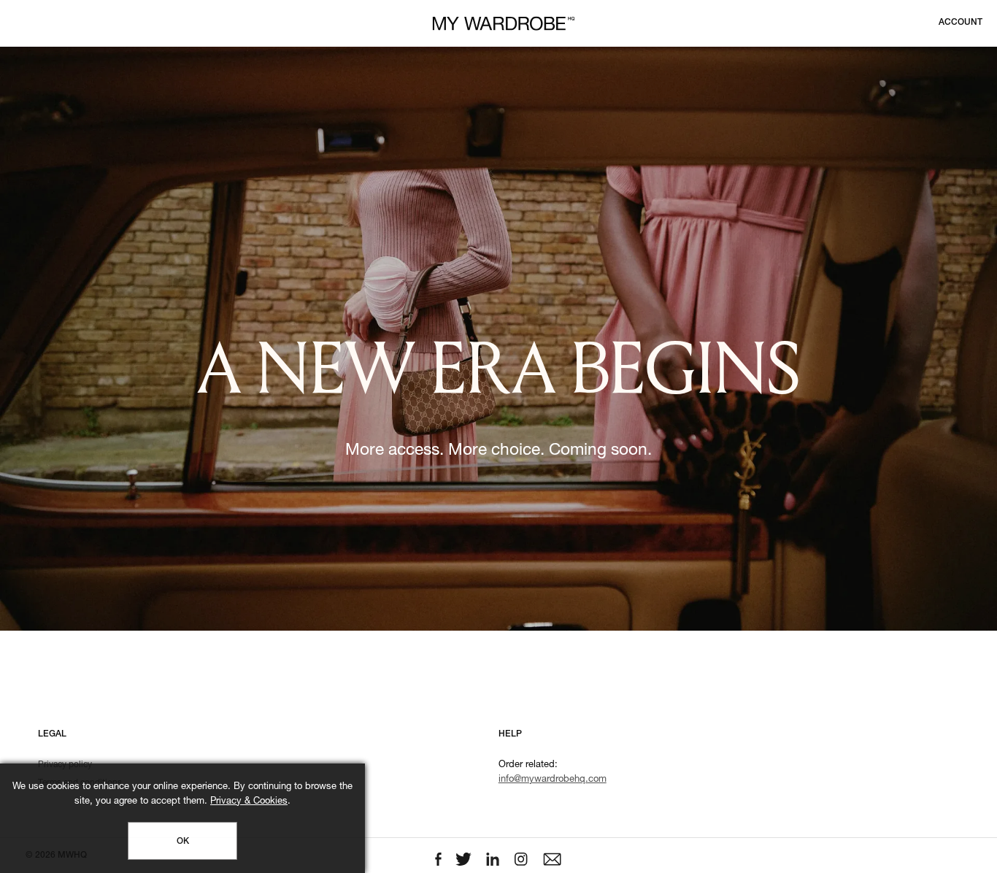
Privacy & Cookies (249, 802)
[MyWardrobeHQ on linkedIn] (494, 859)
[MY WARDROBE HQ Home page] (503, 23)
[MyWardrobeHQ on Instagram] (522, 859)
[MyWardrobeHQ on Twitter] (465, 859)
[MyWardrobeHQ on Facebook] (439, 859)
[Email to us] (552, 859)
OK (183, 841)
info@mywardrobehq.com (552, 780)
